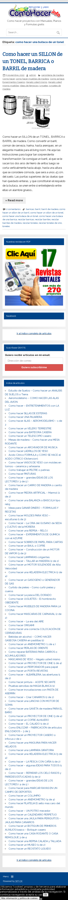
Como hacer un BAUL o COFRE (27, 545)
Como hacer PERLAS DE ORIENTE (28, 648)
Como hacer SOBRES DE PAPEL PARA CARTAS (36, 542)
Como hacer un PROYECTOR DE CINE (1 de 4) (35, 663)
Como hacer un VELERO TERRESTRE (30, 428)
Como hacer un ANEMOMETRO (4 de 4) (32, 799)
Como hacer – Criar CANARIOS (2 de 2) (31, 697)
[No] (41, 899)
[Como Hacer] (34, 16)
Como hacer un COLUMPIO (25, 795)
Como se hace (57, 78)
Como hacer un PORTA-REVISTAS (28, 670)
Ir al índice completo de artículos (34, 333)
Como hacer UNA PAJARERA (25, 417)
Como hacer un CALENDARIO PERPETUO (33, 814)
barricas (30, 209)
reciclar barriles (43, 219)
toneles (6, 226)
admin (32, 75)
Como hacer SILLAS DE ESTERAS (28, 413)
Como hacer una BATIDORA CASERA (30, 432)
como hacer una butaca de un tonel (20, 216)
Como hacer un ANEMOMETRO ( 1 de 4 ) (32, 644)
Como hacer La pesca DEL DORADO (30, 595)
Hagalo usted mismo (36, 82)
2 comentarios (13, 209)
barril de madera (49, 209)
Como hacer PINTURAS (22, 473)
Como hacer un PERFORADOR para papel (33, 666)
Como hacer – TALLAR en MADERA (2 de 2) (34, 561)
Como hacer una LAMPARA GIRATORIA (31, 750)
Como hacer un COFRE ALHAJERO (29, 719)
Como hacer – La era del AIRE (26, 621)
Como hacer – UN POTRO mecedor (29, 810)
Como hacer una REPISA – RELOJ (28, 530)
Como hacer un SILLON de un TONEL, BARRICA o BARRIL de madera (32, 61)
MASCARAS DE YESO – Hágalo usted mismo (34, 659)
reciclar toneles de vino (50, 223)
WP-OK (18, 881)
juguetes (43, 85)
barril (37, 209)
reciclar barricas (26, 219)
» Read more (14, 200)
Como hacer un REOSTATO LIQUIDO (30, 848)
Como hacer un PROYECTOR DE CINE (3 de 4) (35, 716)
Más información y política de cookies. (19, 898)
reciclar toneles (30, 223)
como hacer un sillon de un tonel (46, 212)
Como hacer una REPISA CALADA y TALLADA (35, 841)
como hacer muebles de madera (32, 78)
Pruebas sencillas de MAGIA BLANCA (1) (32, 685)
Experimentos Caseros (13, 82)
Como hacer (8, 78)
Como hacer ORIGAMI (21, 625)
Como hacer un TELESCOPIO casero (30, 435)
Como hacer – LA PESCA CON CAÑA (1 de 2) (34, 761)
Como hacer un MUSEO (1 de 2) (27, 844)
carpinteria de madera (52, 75)
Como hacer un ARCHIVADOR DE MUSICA (33, 447)
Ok (45, 895)
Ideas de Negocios (29, 85)
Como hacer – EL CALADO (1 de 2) (29, 723)
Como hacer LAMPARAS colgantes (29, 557)
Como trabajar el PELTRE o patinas (29, 470)
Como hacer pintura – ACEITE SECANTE (32, 682)
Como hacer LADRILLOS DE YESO (28, 451)
